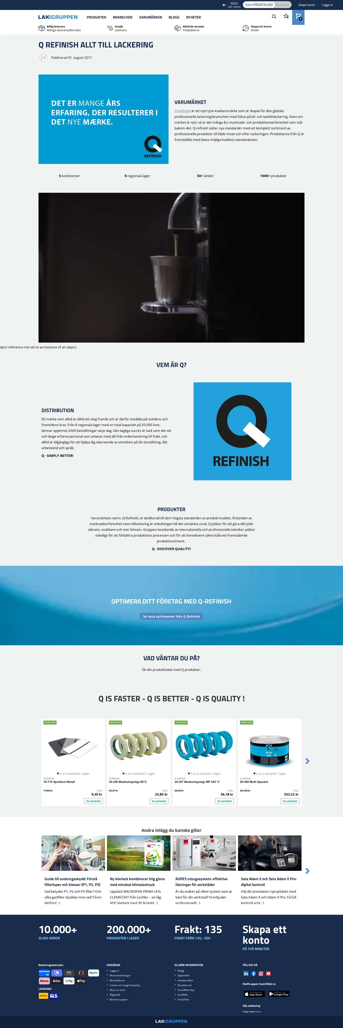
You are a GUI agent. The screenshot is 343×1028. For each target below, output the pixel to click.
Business (282, 4)
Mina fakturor (117, 980)
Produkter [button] (96, 17)
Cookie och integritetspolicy (125, 985)
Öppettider (184, 975)
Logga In (327, 4)
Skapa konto (307, 4)
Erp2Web (183, 994)
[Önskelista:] (286, 17)
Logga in (114, 970)
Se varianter (93, 801)
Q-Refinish (182, 111)
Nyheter (193, 17)
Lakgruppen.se (251, 1011)
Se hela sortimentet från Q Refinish (171, 616)
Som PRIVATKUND (259, 4)
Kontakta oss (185, 985)
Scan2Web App (186, 990)
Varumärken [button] (150, 17)
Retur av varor (117, 990)
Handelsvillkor (185, 980)
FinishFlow (183, 999)
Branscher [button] (122, 17)
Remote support (118, 999)
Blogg (174, 17)
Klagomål (115, 994)
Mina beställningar (120, 975)
